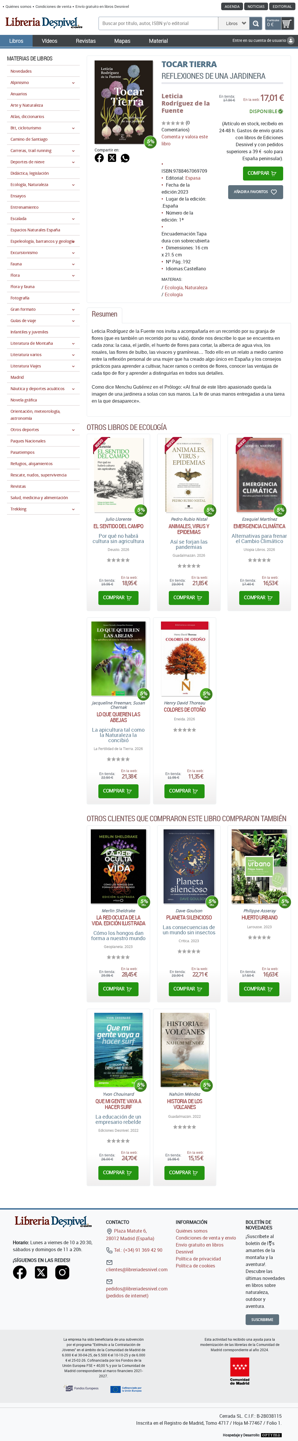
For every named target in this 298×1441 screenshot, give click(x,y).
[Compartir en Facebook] (99, 157)
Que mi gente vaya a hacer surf (118, 1104)
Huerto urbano (259, 917)
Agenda (232, 6)
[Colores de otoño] (184, 658)
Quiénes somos (18, 6)
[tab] (104, 315)
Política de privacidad (198, 1259)
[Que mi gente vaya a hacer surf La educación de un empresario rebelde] (118, 1050)
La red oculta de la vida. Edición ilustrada (118, 920)
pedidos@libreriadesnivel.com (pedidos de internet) (137, 1292)
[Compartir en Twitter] (112, 157)
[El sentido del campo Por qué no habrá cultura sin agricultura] (118, 475)
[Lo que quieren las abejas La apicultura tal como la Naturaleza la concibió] (118, 658)
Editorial (282, 6)
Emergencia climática (259, 526)
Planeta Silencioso (189, 917)
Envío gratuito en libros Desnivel (102, 6)
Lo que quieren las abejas (118, 717)
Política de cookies (195, 1266)
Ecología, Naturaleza (186, 287)
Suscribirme (262, 1319)
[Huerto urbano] (259, 866)
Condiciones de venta (53, 6)
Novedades (20, 71)
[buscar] (255, 23)
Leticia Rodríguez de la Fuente (186, 103)
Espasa (193, 178)
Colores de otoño (184, 710)
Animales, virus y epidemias (188, 529)
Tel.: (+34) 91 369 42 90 (137, 1250)
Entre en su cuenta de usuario (260, 40)
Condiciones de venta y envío (206, 1238)
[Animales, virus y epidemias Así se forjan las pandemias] (188, 475)
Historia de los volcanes (185, 1104)
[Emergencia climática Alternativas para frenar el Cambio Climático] (259, 475)
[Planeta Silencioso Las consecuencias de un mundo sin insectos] (188, 866)
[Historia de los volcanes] (184, 1050)
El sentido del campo (118, 526)
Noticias (256, 6)
